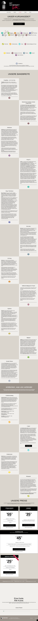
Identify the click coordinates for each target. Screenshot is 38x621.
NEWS (15, 12)
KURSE (20, 12)
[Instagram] (26, 618)
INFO (30, 12)
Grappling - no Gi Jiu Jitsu (9, 80)
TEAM (25, 12)
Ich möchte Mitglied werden (9, 525)
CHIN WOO (9, 12)
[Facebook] (23, 618)
